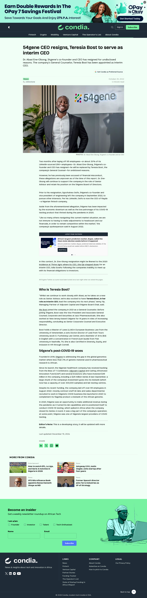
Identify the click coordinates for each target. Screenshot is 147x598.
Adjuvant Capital (77, 371)
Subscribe (132, 27)
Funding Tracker (69, 576)
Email (47, 531)
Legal (118, 559)
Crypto (43, 34)
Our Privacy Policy (122, 563)
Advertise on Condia (97, 566)
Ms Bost (43, 309)
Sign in (120, 27)
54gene (59, 357)
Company (94, 559)
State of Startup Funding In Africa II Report (74, 583)
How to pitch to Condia (98, 569)
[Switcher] (9, 27)
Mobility (55, 34)
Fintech (32, 34)
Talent (46, 524)
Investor (31, 524)
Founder (15, 524)
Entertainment (33, 463)
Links (66, 559)
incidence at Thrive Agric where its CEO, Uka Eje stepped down (69, 264)
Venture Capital (70, 34)
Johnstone (30, 82)
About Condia (111, 34)
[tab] (71, 254)
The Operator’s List (91, 34)
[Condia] (73, 27)
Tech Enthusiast (64, 524)
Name (10, 531)
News (26, 79)
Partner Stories (69, 572)
